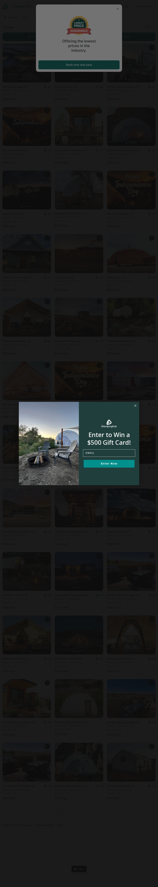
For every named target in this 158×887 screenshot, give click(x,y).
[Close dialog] (135, 405)
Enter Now (109, 463)
